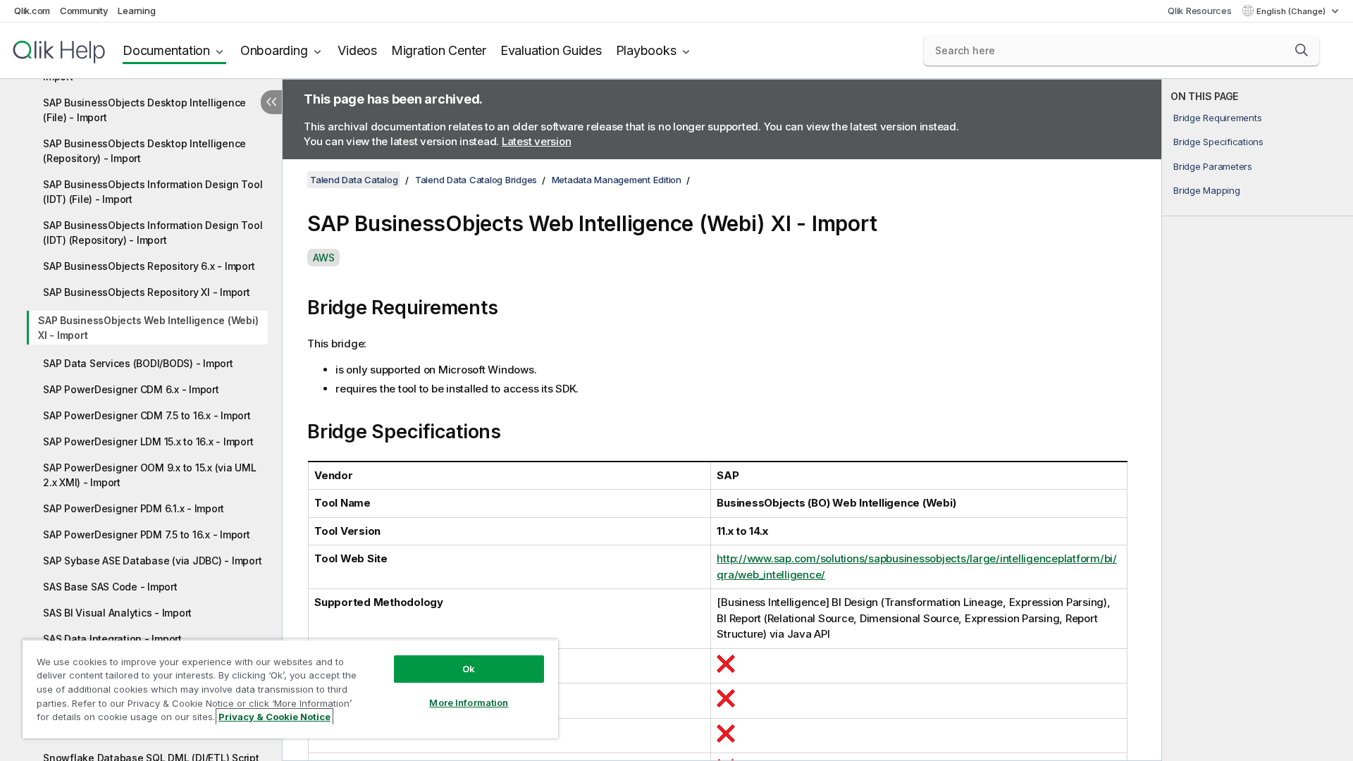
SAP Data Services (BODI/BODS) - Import (138, 363)
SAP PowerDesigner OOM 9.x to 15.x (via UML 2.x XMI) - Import (150, 475)
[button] (1301, 50)
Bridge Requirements (1217, 117)
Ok (468, 668)
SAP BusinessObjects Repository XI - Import (146, 292)
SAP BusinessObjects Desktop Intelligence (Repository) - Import (144, 150)
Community (84, 10)
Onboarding (274, 50)
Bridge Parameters (1212, 166)
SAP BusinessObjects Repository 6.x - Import (148, 266)
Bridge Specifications (1218, 141)
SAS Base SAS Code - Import (110, 587)
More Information (468, 702)
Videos (357, 50)
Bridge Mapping (1206, 190)
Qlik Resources (1200, 10)
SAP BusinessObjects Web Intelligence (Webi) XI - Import (148, 327)
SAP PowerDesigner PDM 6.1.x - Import (133, 508)
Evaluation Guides (551, 50)
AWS (323, 258)
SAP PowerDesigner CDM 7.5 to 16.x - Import (147, 415)
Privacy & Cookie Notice (274, 716)
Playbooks (646, 50)
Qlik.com (32, 10)
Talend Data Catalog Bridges (476, 179)
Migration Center (438, 50)
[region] (290, 688)
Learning (136, 10)
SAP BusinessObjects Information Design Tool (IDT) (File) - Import (152, 191)
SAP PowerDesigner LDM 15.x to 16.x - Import (148, 441)
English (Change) (1292, 11)
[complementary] (1257, 420)
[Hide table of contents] (271, 102)
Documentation (166, 50)
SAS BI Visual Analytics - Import (117, 613)
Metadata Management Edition (616, 179)
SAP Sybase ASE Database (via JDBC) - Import (152, 561)
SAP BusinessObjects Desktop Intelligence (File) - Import (144, 110)
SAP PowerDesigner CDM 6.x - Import (131, 389)
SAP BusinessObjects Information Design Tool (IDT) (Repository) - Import (152, 232)
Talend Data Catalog (353, 179)
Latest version (537, 141)
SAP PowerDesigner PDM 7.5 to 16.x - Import (146, 534)
